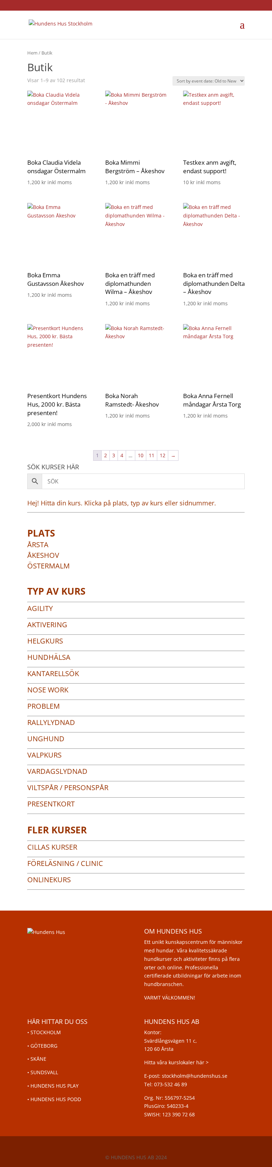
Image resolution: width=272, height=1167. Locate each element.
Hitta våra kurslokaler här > (176, 1062)
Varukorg (216, 25)
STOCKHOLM (45, 1032)
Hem (32, 53)
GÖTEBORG (43, 1045)
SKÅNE (38, 1058)
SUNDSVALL (44, 1072)
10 (140, 455)
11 (151, 455)
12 (162, 455)
